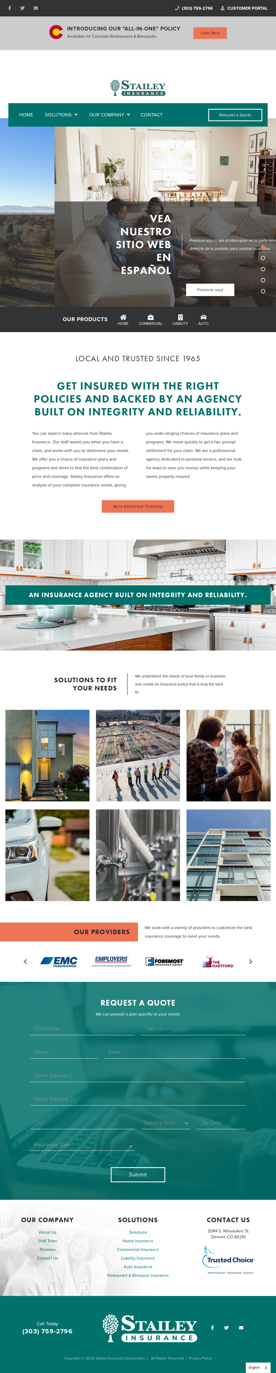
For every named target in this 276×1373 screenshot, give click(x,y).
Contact (152, 115)
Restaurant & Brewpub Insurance (138, 1275)
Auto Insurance (138, 1267)
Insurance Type (52, 1145)
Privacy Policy (200, 1358)
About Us (47, 1232)
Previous (25, 961)
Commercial (150, 323)
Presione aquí (156, 289)
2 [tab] (263, 258)
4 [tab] (263, 280)
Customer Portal (247, 8)
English (254, 1367)
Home (26, 115)
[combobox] (258, 1367)
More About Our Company (138, 506)
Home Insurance (138, 1241)
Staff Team (47, 1241)
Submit (138, 1175)
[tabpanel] (138, 212)
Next (250, 961)
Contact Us (47, 1258)
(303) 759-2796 (197, 8)
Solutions (138, 1232)
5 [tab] (263, 291)
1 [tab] (263, 247)
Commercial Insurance (138, 1249)
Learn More (210, 33)
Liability (180, 323)
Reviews (48, 1249)
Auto (203, 323)
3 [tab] (263, 269)
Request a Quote (235, 115)
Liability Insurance (138, 1258)
